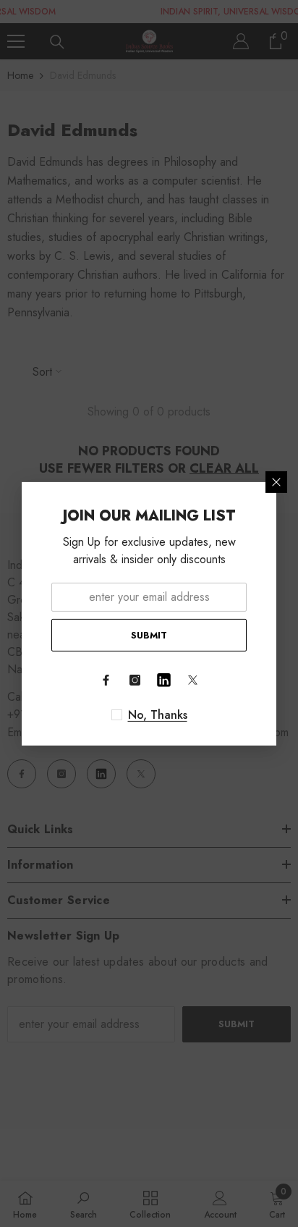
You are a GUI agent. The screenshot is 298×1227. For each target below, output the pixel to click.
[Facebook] (105, 680)
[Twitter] (192, 680)
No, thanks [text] (157, 715)
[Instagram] (134, 680)
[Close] (276, 481)
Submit (149, 634)
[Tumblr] (163, 680)
